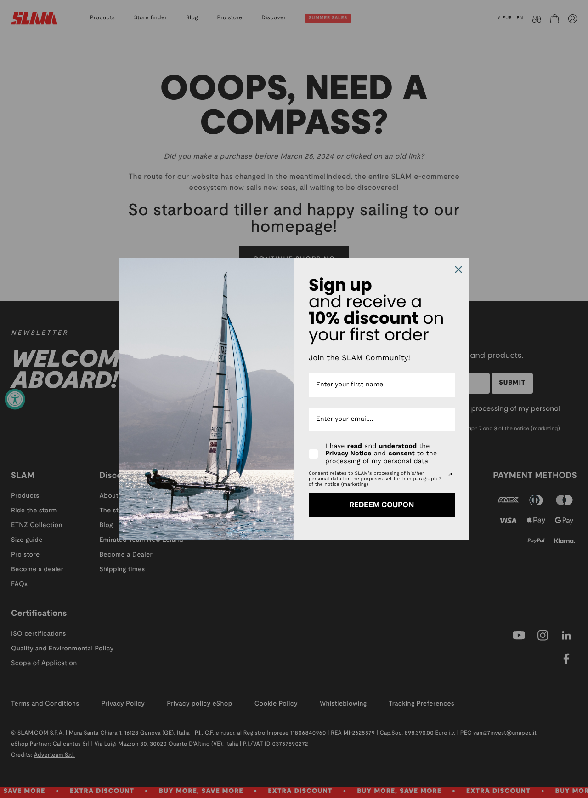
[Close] (458, 269)
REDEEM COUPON (381, 504)
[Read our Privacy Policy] (449, 475)
